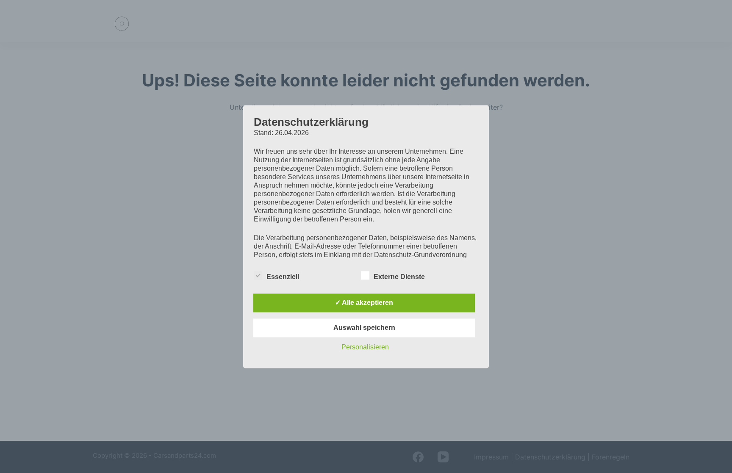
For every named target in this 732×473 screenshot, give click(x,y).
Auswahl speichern (364, 327)
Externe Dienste (399, 276)
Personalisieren (365, 347)
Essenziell (282, 276)
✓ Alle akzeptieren (364, 302)
